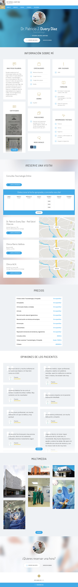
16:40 (49, 207)
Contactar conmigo (47, 40)
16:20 (49, 204)
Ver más (14, 149)
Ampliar (57, 227)
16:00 (49, 201)
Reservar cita (40, 584)
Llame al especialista (15, 184)
